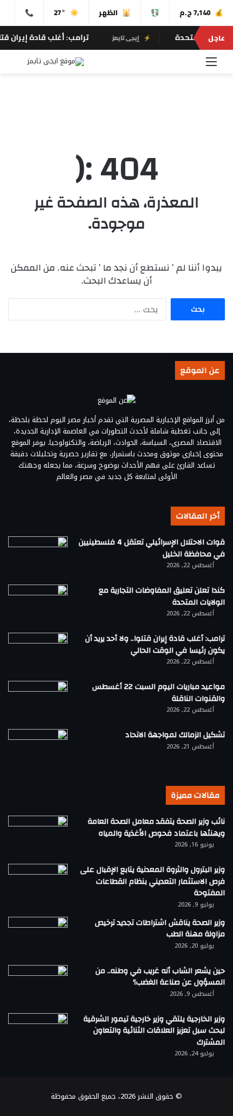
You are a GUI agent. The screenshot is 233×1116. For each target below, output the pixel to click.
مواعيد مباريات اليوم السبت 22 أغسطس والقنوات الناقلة (158, 693)
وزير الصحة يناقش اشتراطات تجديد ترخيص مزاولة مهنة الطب (160, 929)
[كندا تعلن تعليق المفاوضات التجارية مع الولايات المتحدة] (38, 605)
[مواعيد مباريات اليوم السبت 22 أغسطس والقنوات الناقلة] (38, 701)
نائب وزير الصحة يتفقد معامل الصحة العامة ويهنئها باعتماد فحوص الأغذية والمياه (156, 828)
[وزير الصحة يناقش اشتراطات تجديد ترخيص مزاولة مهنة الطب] (38, 937)
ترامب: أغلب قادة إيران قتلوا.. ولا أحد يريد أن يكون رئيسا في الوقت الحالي (155, 645)
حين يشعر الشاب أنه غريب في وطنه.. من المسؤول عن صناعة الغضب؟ (160, 977)
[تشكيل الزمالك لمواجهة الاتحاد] (38, 749)
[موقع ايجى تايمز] (55, 61)
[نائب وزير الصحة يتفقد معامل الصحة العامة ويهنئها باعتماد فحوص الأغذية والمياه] (38, 836)
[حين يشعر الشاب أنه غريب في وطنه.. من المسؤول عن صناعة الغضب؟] (38, 985)
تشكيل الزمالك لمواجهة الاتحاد (175, 735)
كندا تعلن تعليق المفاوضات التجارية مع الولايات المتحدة (162, 596)
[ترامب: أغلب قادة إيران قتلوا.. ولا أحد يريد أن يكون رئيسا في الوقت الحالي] (38, 653)
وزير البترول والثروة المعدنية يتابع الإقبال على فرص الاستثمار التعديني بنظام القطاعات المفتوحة (152, 881)
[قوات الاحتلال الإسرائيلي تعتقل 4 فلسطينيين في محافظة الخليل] (38, 556)
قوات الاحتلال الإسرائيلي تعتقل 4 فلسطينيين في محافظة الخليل (152, 548)
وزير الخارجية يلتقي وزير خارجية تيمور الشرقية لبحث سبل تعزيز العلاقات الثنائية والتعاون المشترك (154, 1030)
